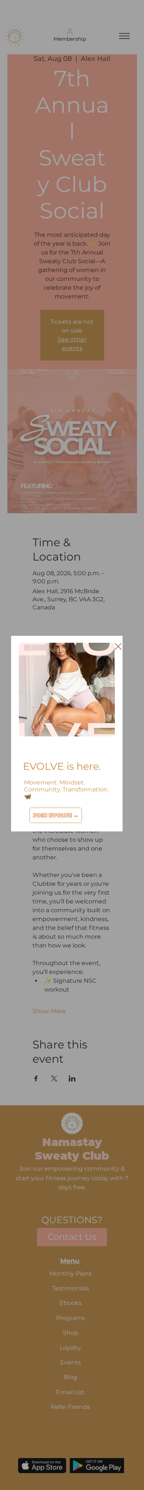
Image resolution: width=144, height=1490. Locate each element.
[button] (118, 646)
